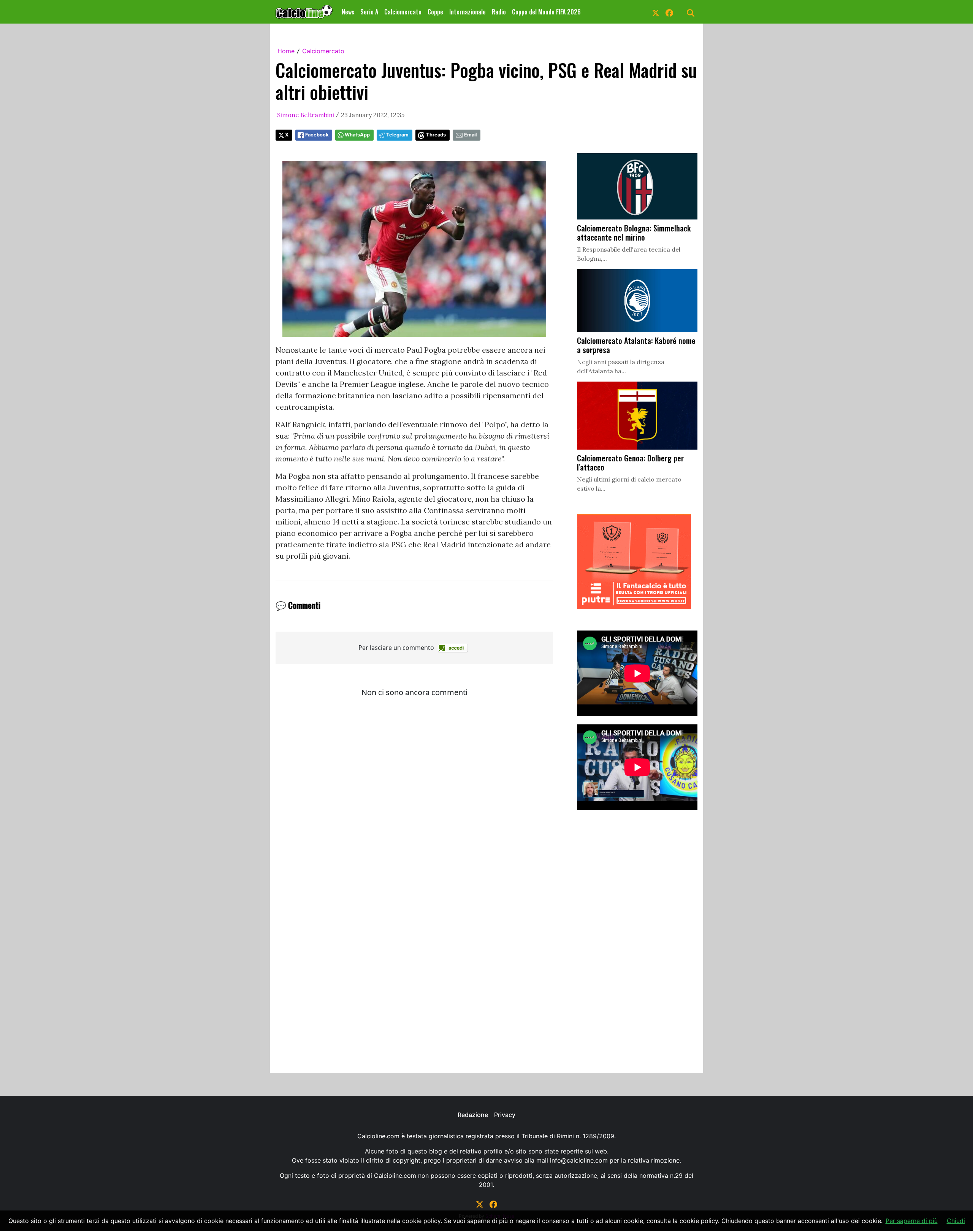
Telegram (397, 135)
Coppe (435, 11)
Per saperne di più (912, 1221)
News (348, 11)
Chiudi (956, 1221)
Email (470, 135)
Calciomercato (403, 11)
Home (286, 51)
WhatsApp (357, 135)
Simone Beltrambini (305, 115)
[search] (690, 12)
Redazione (473, 1115)
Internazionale (467, 11)
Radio (499, 11)
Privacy (504, 1115)
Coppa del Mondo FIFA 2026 (546, 11)
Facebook (316, 135)
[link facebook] (669, 12)
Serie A (369, 11)
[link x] (655, 12)
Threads (436, 135)
